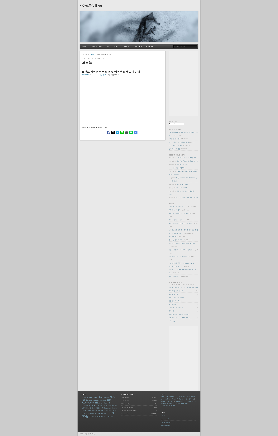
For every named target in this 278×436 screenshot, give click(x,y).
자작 (109, 413)
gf (86, 400)
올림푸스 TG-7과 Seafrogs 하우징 (187, 158)
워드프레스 (104, 413)
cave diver (98, 397)
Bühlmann (85, 397)
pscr (109, 399)
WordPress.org (165, 426)
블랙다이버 (97, 410)
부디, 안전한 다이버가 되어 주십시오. (181, 223)
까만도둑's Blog (91, 5)
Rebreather (88, 402)
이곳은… (85, 46)
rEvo (98, 402)
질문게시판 (149, 46)
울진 (99, 413)
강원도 (100, 405)
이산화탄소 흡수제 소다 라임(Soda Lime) (182, 243)
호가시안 (110, 417)
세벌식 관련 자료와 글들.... (177, 297)
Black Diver (164, 397)
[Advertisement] (183, 83)
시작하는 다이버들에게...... (177, 307)
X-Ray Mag (178, 401)
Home (92, 54)
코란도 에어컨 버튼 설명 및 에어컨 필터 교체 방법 (111, 71)
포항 (98, 417)
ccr (111, 396)
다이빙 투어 (126, 46)
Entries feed (165, 419)
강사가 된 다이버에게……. (177, 220)
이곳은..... (172, 321)
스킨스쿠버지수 (188, 401)
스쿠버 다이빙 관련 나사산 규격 (179, 142)
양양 (95, 413)
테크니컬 (94, 416)
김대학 (108, 405)
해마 (105, 416)
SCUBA (116, 46)
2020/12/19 (85, 75)
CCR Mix (184, 403)
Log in (163, 415)
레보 (104, 407)
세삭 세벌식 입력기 (183, 164)
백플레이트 (91, 410)
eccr (115, 397)
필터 (101, 416)
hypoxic (104, 400)
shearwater (107, 403)
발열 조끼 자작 (173, 276)
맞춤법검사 (180, 399)
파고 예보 (171, 401)
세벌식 (103, 410)
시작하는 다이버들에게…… (177, 206)
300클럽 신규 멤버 (174, 139)
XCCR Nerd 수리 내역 (175, 145)
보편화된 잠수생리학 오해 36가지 (179, 213)
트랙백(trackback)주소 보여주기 (179, 256)
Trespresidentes (87, 405)
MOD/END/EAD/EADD (168, 406)
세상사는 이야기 (97, 46)
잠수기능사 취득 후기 (175, 240)
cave (91, 397)
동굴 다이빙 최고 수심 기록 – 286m (186, 198)
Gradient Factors (91, 400)
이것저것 (164, 401)
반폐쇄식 (108, 408)
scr (102, 403)
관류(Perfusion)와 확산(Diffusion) (179, 314)
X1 (93, 405)
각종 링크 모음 (173, 294)
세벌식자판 (138, 46)
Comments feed (166, 422)
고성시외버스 (189, 399)
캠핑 (108, 46)
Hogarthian (99, 400)
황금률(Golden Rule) (175, 301)
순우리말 (171, 311)
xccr (96, 405)
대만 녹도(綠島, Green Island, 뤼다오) (181, 250)
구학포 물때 (181, 397)
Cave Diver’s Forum (170, 399)
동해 (99, 408)
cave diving (106, 397)
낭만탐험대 (172, 397)
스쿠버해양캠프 (110, 410)
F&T (83, 400)
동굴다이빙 (94, 408)
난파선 (112, 405)
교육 (104, 405)
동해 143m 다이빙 (174, 149)
